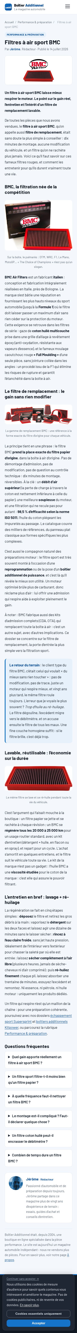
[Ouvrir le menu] (67, 7)
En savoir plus (29, 1305)
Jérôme (15, 49)
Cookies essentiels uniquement (38, 1313)
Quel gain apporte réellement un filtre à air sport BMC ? (34, 1060)
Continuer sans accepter (23, 1278)
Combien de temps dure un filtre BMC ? (34, 1158)
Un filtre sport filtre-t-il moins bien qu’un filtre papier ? (36, 1079)
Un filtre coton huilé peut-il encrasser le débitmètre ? (30, 1138)
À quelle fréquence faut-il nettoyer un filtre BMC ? (37, 1099)
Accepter (38, 1323)
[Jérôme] (16, 1183)
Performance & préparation (35, 22)
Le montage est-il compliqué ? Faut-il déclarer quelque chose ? (38, 1119)
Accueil (9, 22)
